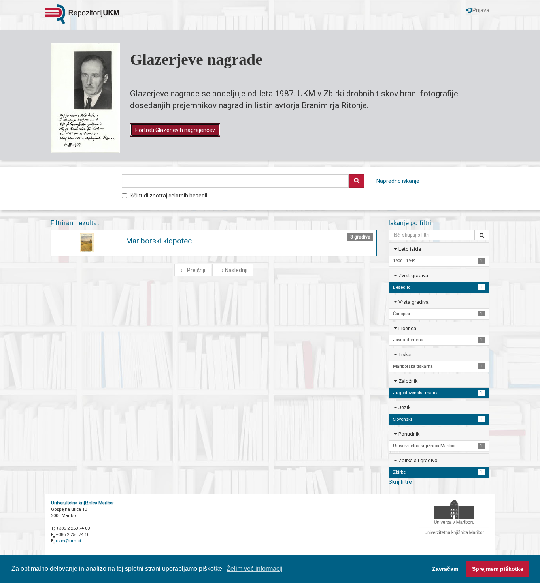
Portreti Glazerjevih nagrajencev (175, 130)
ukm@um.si (68, 541)
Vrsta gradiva (413, 302)
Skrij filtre (400, 482)
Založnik (407, 381)
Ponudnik (408, 434)
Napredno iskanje (397, 181)
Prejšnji (192, 270)
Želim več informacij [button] (255, 568)
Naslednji (232, 270)
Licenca (407, 328)
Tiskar (405, 354)
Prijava (480, 10)
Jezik (404, 407)
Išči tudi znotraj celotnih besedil (168, 195)
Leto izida (409, 249)
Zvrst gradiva (413, 275)
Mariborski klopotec (159, 240)
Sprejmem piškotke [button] (497, 569)
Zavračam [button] (445, 569)
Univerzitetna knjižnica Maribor (82, 503)
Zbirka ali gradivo (418, 460)
